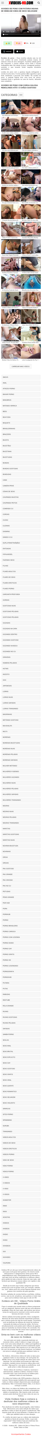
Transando (7, 1131)
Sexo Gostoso (9, 1068)
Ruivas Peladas (9, 1023)
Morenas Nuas (9, 748)
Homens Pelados (10, 663)
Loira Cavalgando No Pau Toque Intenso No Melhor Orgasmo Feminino (31, 360)
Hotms (5, 668)
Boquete (6, 423)
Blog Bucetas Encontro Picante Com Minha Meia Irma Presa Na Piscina (31, 290)
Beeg (5, 411)
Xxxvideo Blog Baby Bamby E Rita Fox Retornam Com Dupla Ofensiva (31, 238)
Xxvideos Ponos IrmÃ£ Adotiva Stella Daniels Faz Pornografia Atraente (31, 342)
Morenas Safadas (10, 760)
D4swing (6, 531)
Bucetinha (7, 451)
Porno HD (7, 960)
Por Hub (6, 903)
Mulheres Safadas (10, 794)
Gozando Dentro (10, 634)
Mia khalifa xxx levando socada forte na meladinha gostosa (31, 203)
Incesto (6, 674)
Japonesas (7, 686)
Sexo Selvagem (9, 1097)
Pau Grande (7, 874)
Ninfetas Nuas (9, 840)
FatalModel (8, 554)
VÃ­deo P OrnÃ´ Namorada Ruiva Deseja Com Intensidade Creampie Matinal (11, 238)
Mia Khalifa (7, 726)
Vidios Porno (8, 1171)
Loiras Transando (10, 708)
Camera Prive (8, 486)
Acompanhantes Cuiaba (21, 1434)
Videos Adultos (9, 1137)
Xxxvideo (6, 1257)
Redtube (6, 1000)
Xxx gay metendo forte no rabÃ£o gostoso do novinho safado (11, 203)
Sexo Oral (7, 1080)
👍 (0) (7, 43)
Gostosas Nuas (9, 606)
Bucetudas (7, 457)
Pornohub (7, 977)
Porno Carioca (9, 931)
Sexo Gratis (8, 1074)
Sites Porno (8, 1114)
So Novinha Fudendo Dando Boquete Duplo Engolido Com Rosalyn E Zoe (11, 290)
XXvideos (6, 1246)
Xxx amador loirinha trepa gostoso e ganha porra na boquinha (31, 115)
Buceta (6, 440)
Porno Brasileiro (10, 926)
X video (6, 1177)
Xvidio (5, 1234)
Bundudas (7, 474)
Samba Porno (8, 1034)
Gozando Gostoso (10, 640)
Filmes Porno (8, 588)
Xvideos (6, 1229)
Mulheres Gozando (11, 777)
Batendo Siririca (10, 406)
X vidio (5, 1189)
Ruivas (5, 1011)
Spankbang (7, 1120)
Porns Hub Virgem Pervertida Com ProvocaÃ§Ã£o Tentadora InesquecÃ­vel (11, 255)
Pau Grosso (8, 880)
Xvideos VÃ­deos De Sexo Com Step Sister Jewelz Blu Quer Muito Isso (11, 307)
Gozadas (6, 623)
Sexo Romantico (10, 1091)
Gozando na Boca (10, 646)
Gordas (6, 600)
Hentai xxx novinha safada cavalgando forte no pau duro (11, 185)
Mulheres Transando (12, 800)
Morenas (6, 737)
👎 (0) (18, 43)
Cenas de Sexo (9, 491)
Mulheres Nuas (9, 783)
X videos (6, 1183)
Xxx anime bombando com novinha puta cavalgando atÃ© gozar (31, 185)
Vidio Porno (8, 1166)
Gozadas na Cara (10, 628)
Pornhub (6, 914)
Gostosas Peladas (10, 611)
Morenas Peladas (10, 754)
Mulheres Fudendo (11, 771)
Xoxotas (6, 1217)
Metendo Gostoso (10, 720)
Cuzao (5, 520)
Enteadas (7, 548)
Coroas (6, 514)
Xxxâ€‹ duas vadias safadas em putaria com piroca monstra (11, 133)
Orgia (5, 857)
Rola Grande (8, 1006)
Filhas (5, 566)
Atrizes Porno (9, 388)
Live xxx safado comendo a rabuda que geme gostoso (31, 150)
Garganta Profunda (11, 594)
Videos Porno (8, 1154)
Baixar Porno (8, 394)
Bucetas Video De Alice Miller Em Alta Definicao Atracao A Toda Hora (31, 220)
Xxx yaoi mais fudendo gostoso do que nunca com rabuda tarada (11, 150)
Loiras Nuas (8, 697)
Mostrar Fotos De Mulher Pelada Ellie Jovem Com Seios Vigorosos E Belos (11, 360)
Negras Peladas (9, 817)
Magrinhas (7, 714)
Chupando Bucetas (10, 497)
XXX (20, 95)
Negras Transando (11, 823)
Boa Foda (6, 417)
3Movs (5, 377)
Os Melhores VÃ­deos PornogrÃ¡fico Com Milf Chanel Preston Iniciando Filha (11, 325)
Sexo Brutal (8, 1051)
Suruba (6, 1126)
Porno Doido (8, 943)
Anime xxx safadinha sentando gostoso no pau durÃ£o (31, 133)
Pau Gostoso (8, 868)
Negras (6, 806)
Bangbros (7, 400)
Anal (5, 383)
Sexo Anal (7, 1046)
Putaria (6, 983)
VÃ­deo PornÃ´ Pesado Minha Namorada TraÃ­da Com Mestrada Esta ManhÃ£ (11, 342)
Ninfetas (6, 828)
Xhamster (7, 1200)
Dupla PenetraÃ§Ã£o (11, 543)
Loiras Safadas (9, 703)
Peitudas (6, 891)
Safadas (6, 1028)
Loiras (5, 691)
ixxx (4, 680)
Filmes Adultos (9, 571)
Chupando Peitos (10, 503)
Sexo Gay (6, 1063)
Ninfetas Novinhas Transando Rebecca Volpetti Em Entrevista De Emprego (11, 272)
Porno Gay (7, 948)
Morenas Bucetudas (11, 743)
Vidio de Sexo (8, 1160)
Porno (5, 920)
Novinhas (7, 851)
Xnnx (5, 1206)
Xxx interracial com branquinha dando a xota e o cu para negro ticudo (11, 115)
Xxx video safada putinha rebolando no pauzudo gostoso (31, 168)
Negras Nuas (8, 811)
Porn (5, 908)
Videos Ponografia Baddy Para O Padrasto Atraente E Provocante (31, 307)
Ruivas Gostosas (10, 1017)
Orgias (6, 863)
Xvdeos (6, 1223)
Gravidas (6, 657)
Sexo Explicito (9, 1057)
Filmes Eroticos (10, 583)
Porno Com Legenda (11, 937)
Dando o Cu (7, 537)
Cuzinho (6, 526)
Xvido (5, 1240)
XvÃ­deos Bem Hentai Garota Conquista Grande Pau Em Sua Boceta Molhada (31, 272)
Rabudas (6, 994)
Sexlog (6, 1040)
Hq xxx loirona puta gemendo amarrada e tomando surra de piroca (11, 168)
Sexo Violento (9, 1103)
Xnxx (5, 1211)
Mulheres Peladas (10, 788)
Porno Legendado (10, 966)
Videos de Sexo (9, 1143)
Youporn (6, 1263)
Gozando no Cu (9, 651)
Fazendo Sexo (8, 560)
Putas (5, 988)
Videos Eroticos (10, 1149)
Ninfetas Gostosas (11, 834)
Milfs (5, 731)
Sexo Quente (8, 1086)
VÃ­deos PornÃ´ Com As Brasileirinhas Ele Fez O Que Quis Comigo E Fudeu (31, 255)
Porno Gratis (8, 954)
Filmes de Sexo (9, 577)
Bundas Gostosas (10, 468)
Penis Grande (8, 897)
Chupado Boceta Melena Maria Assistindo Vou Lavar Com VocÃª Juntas (11, 220)
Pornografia (8, 971)
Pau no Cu (7, 886)
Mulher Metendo (10, 766)
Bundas (6, 463)
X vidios (6, 1194)
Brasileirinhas (9, 428)
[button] (38, 3)
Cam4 (5, 480)
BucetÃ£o (7, 446)
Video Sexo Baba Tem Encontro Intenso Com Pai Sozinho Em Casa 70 (31, 325)
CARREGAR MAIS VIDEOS (21, 366)
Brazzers (7, 434)
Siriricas (6, 1109)
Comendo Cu (8, 508)
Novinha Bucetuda (10, 846)
